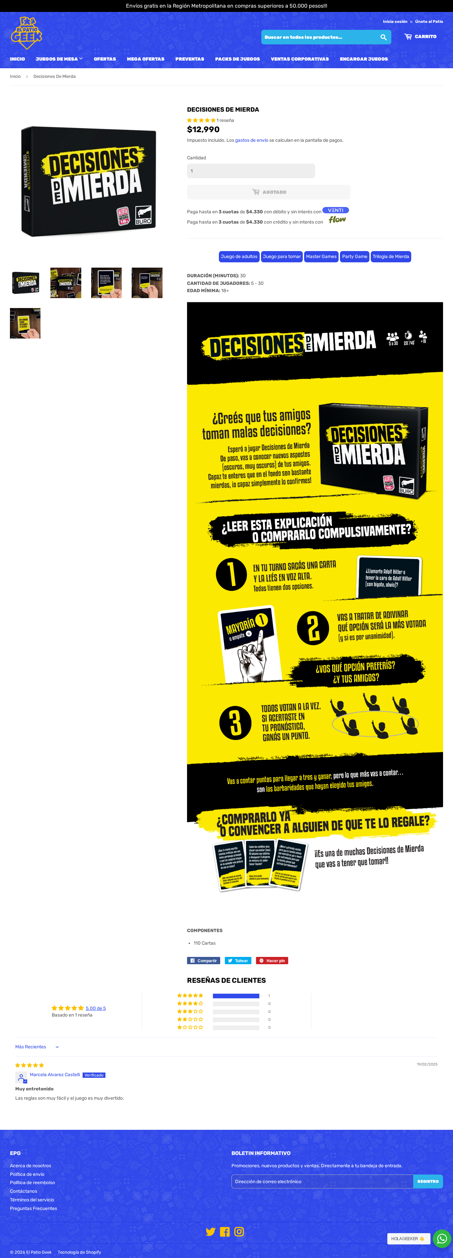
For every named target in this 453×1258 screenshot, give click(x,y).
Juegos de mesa (57, 59)
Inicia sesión (395, 21)
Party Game (354, 256)
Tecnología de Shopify (79, 1252)
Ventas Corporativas (300, 59)
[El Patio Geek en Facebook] (225, 1234)
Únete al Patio (429, 21)
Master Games (321, 256)
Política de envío (27, 1174)
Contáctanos (23, 1191)
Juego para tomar (282, 256)
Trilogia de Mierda (391, 256)
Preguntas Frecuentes (33, 1208)
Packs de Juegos (237, 59)
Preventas (189, 59)
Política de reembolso (32, 1182)
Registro (428, 1181)
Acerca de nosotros (30, 1166)
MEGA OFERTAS (145, 59)
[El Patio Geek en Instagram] (239, 1234)
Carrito (425, 36)
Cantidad (196, 158)
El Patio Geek (39, 1252)
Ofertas (105, 59)
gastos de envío (251, 140)
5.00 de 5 (96, 1008)
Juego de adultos (239, 256)
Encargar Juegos (364, 59)
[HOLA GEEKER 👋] (442, 1239)
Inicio (17, 59)
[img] (29, 1065)
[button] (202, 120)
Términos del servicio (32, 1200)
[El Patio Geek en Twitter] (211, 1234)
